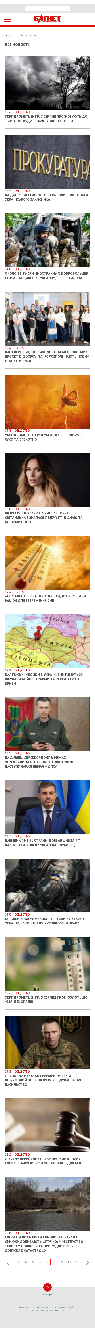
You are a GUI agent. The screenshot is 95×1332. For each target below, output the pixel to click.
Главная (10, 35)
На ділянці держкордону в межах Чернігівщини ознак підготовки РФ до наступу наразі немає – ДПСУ (40, 762)
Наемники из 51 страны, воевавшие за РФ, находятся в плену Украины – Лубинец (43, 842)
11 (76, 1262)
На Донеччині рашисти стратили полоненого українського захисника (46, 197)
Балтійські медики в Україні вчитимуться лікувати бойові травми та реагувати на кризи (44, 679)
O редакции (43, 1307)
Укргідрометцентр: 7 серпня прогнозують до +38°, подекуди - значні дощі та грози (46, 118)
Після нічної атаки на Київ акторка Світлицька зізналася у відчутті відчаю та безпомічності (44, 517)
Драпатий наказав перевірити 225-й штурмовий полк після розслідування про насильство (43, 1080)
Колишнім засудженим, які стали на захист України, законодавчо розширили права (45, 920)
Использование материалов (47, 1310)
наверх (47, 1294)
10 (69, 1262)
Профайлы (25, 1307)
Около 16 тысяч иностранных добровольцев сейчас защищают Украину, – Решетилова (46, 275)
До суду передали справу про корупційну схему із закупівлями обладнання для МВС (43, 1160)
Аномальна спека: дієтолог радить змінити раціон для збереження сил (45, 598)
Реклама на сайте (65, 1307)
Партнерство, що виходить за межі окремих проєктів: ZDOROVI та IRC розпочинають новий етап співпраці (47, 356)
